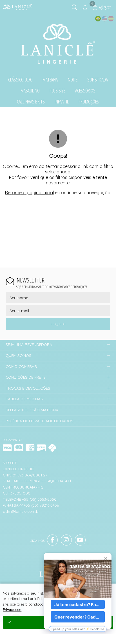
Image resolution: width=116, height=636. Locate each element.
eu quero (58, 324)
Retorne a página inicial (29, 192)
